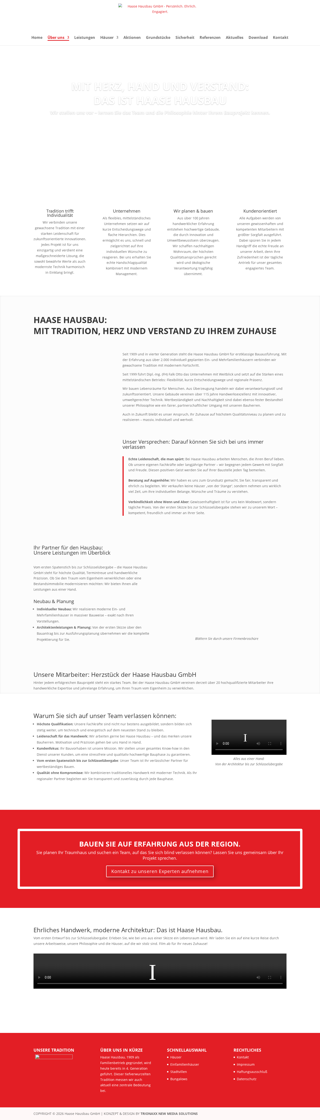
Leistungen (84, 38)
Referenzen (210, 38)
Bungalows (178, 1079)
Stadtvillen (178, 1071)
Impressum (246, 1064)
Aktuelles (234, 38)
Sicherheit (184, 38)
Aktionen (132, 38)
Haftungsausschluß (252, 1071)
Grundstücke (158, 38)
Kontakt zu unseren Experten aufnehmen (159, 871)
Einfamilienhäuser (184, 1064)
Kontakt (280, 38)
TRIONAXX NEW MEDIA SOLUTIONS (169, 1113)
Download (258, 38)
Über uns (56, 38)
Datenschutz (247, 1079)
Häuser (107, 38)
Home (36, 38)
